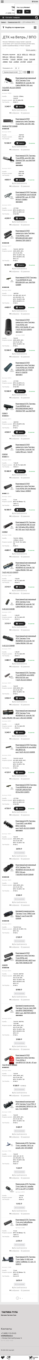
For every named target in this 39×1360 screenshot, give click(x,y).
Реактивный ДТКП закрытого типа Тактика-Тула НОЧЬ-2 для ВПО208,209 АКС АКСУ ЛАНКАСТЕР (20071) (25, 235)
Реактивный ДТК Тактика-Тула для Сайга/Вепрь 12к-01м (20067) (26, 1222)
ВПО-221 (5, 57)
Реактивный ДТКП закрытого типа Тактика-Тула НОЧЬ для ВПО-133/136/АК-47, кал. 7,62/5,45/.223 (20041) (25, 324)
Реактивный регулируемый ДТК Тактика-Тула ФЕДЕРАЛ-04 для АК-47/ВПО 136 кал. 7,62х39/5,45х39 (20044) (26, 869)
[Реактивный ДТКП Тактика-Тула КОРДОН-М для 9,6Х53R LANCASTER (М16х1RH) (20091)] (8, 787)
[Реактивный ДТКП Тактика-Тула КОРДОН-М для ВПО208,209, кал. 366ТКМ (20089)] (8, 280)
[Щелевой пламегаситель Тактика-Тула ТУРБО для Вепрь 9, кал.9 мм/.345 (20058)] (8, 914)
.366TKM (19, 59)
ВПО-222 (13, 57)
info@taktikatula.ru (7, 1335)
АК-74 (19, 54)
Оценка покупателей (11, 72)
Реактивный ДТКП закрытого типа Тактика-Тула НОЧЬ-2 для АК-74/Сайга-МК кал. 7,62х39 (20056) (18, 449)
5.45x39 (29, 62)
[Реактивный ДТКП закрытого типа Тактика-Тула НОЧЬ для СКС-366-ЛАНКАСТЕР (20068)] (8, 121)
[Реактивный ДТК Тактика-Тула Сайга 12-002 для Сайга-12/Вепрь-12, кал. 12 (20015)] (8, 1260)
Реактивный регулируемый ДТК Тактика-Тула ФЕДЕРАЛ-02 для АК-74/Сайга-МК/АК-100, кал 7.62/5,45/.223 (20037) (19, 567)
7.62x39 (12, 59)
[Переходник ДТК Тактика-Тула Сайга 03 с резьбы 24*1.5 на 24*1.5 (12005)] (8, 1189)
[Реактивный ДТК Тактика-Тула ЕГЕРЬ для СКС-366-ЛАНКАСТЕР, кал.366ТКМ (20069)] (8, 159)
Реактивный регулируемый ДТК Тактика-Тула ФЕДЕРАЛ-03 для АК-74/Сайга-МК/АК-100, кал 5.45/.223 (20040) (19, 641)
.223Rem (16, 62)
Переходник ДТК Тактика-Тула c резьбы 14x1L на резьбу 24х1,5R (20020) (26, 1145)
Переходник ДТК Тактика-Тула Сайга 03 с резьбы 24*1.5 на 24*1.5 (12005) (26, 1186)
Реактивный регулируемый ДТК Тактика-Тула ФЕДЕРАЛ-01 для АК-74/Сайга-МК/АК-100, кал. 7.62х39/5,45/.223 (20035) (19, 83)
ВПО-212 (25, 54)
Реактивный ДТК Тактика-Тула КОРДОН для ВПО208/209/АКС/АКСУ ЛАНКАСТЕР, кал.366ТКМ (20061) (19, 408)
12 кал (26, 59)
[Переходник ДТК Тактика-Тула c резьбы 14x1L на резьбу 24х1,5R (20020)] (8, 1144)
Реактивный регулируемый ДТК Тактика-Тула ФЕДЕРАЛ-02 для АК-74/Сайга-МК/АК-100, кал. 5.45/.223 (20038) (19, 604)
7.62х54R (32, 59)
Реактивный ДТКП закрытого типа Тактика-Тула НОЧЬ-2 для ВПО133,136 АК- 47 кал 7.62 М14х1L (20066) (19, 1060)
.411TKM (23, 62)
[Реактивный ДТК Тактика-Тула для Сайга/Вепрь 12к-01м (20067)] (8, 1223)
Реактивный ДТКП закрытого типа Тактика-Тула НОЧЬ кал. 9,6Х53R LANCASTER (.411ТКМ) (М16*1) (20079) (25, 367)
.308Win (5, 62)
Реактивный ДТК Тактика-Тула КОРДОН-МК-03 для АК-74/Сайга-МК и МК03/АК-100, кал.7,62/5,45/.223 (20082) (19, 527)
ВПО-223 (20, 57)
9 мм (10, 62)
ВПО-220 (32, 54)
